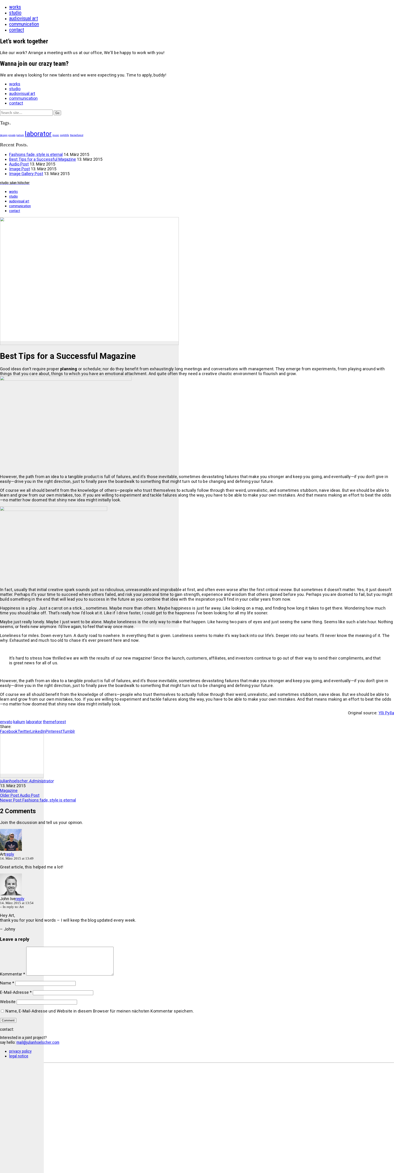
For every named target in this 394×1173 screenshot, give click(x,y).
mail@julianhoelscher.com (37, 1042)
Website (8, 1001)
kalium (20, 135)
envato (12, 135)
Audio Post (19, 164)
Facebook (9, 731)
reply (9, 854)
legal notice (18, 1056)
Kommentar (12, 974)
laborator (38, 134)
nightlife (64, 135)
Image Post (19, 168)
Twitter (24, 731)
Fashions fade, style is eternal (36, 154)
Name (7, 983)
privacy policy (20, 1051)
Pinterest (54, 731)
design (4, 135)
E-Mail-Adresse (16, 992)
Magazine (9, 790)
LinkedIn (38, 731)
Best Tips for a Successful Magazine (42, 159)
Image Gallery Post (26, 173)
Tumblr (68, 731)
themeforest (76, 135)
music (55, 135)
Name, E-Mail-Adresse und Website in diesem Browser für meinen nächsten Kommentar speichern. (99, 1011)
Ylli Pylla (386, 712)
